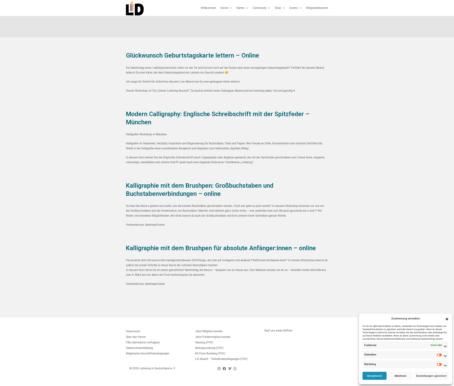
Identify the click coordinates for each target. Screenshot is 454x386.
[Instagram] (219, 368)
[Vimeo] (229, 368)
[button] (447, 318)
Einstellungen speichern (431, 375)
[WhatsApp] (235, 368)
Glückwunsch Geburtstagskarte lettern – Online (192, 55)
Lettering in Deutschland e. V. (157, 368)
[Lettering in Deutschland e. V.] (135, 8)
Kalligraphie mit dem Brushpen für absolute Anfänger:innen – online (221, 248)
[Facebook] (224, 368)
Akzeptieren (374, 375)
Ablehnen (400, 375)
